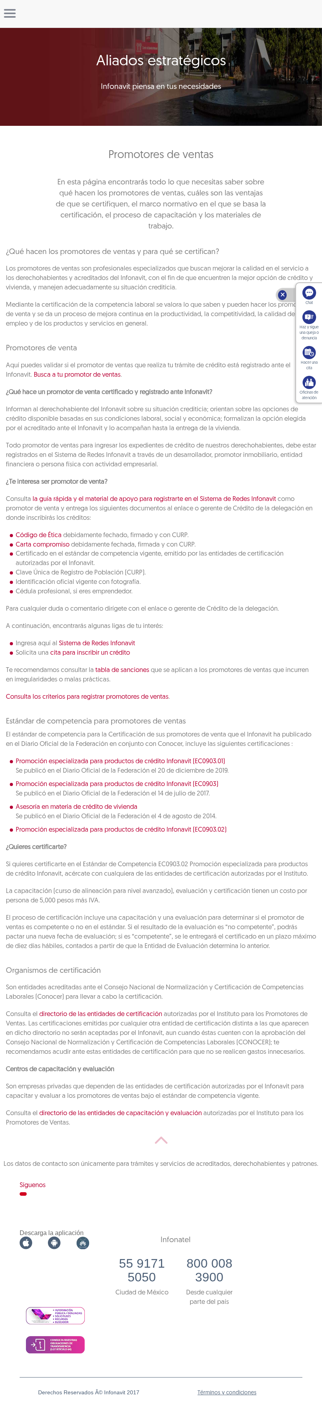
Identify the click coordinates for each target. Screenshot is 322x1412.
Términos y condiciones (227, 1393)
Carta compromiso (43, 544)
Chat (309, 303)
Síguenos (33, 1185)
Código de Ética (39, 535)
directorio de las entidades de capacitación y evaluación (120, 1113)
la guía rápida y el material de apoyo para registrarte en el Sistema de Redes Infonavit (154, 499)
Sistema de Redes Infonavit (97, 643)
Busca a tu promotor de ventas (77, 375)
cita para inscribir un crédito (90, 653)
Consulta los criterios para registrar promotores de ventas (87, 697)
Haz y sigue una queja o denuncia (309, 333)
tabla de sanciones (122, 670)
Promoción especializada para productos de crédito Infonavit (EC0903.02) (121, 830)
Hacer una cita (309, 365)
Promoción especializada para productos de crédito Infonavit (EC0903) (117, 784)
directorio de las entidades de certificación (100, 1014)
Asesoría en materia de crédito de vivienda (76, 807)
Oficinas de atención (309, 395)
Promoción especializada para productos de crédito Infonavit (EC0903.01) (120, 761)
